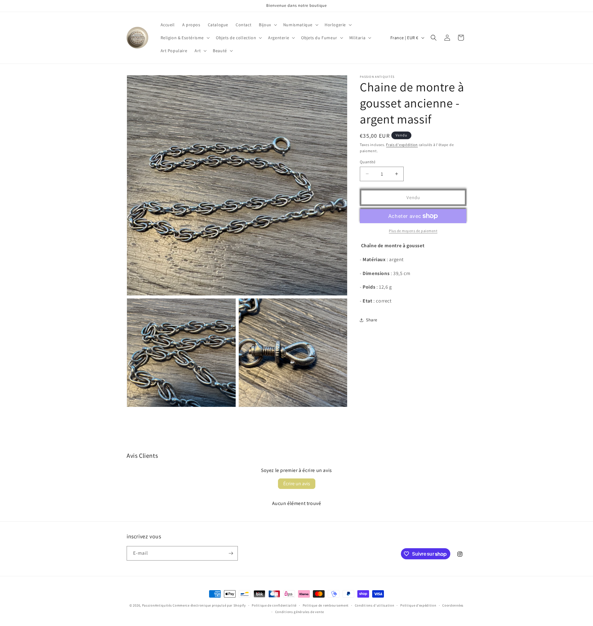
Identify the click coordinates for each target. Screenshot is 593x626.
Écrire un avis (296, 483)
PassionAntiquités (157, 605)
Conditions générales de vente (299, 612)
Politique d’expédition (418, 605)
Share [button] (371, 320)
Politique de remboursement (326, 605)
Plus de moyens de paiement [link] (413, 230)
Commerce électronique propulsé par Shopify (209, 605)
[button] (267, 24)
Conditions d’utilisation (374, 605)
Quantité (367, 161)
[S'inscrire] (231, 553)
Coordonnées (453, 605)
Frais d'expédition (402, 144)
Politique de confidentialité (274, 605)
